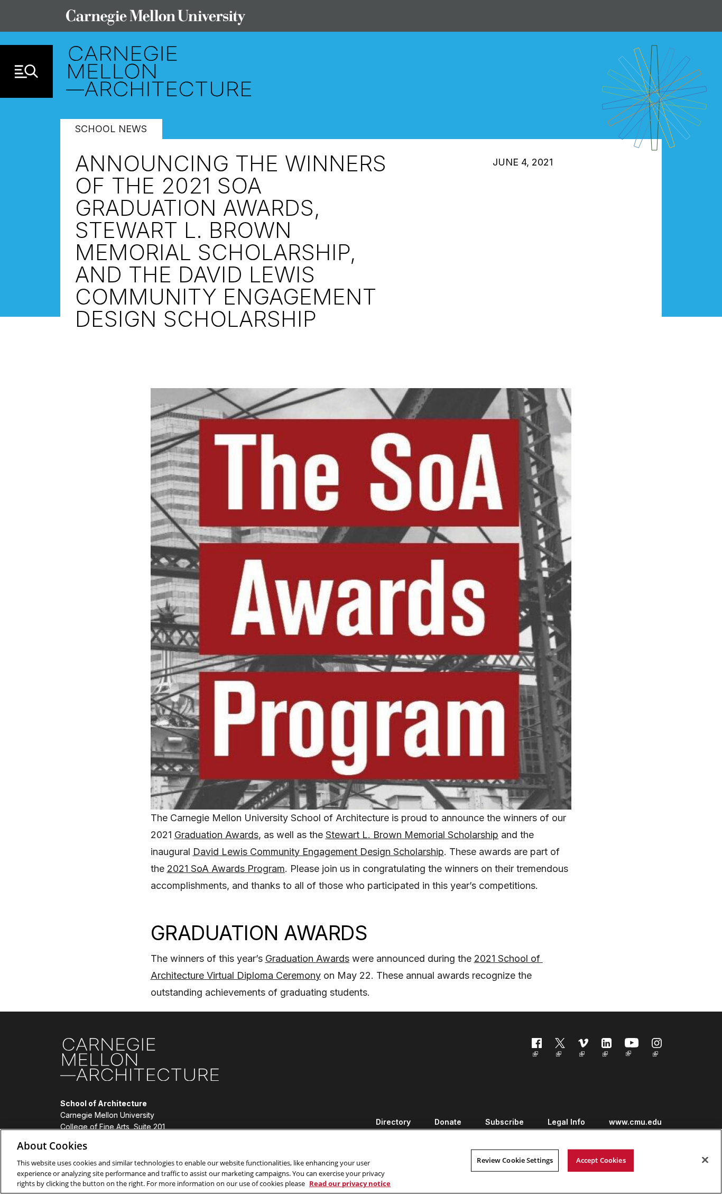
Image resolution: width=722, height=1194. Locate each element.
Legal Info (566, 1121)
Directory (393, 1121)
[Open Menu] (26, 71)
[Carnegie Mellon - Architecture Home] (158, 71)
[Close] (705, 1160)
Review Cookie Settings (515, 1160)
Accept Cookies (601, 1160)
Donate (447, 1121)
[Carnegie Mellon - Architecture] (139, 1061)
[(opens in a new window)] (537, 1049)
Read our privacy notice (350, 1183)
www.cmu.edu (635, 1121)
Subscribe (504, 1121)
